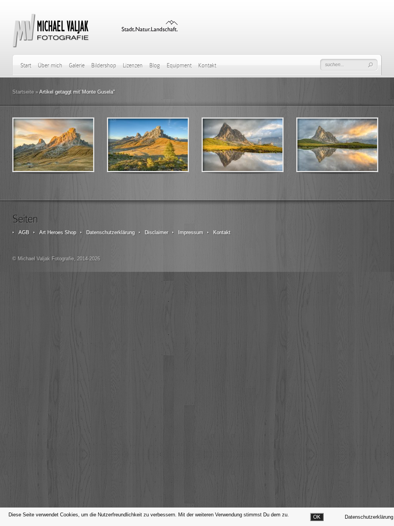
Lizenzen (133, 65)
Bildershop (103, 65)
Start (25, 65)
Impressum (190, 232)
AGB (23, 232)
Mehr (73, 145)
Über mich (50, 65)
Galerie (77, 65)
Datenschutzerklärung (110, 232)
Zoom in (36, 145)
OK (317, 517)
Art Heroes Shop (57, 232)
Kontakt (207, 65)
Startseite (23, 92)
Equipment (179, 65)
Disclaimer (156, 232)
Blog (154, 65)
